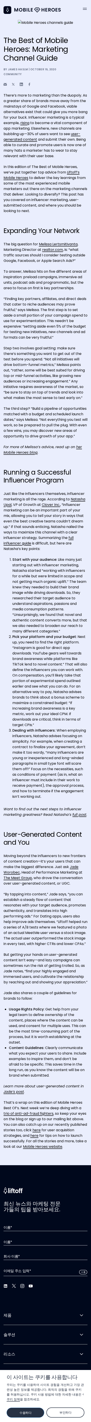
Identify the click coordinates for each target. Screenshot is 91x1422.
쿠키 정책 (13, 1399)
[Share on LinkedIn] (21, 84)
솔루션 (9, 1334)
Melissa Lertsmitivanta (58, 244)
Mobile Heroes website (42, 1146)
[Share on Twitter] (13, 84)
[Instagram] (22, 1286)
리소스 (9, 1354)
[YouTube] (31, 1286)
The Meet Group (18, 877)
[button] (84, 8)
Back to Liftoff (7, 10)
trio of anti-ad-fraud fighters (28, 1113)
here (36, 1130)
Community (13, 74)
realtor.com (52, 249)
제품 (7, 1315)
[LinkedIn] (6, 1286)
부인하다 (65, 1412)
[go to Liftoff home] (37, 10)
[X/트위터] (14, 1286)
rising (24, 122)
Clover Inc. (51, 504)
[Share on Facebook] (29, 84)
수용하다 (25, 1413)
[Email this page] (5, 84)
